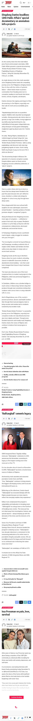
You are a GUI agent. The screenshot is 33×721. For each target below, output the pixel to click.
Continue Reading (16, 697)
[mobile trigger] (3, 3)
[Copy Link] (12, 29)
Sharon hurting (8, 363)
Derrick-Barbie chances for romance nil (16, 380)
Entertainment (7, 10)
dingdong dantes (16, 394)
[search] (20, 2)
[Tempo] (8, 3)
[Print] (14, 29)
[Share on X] (9, 29)
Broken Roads (6, 394)
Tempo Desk (9, 33)
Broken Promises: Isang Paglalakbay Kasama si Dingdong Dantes (16, 391)
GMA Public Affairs (7, 397)
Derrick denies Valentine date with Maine (16, 371)
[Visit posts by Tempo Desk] (4, 35)
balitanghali (12, 595)
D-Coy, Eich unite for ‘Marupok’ (13, 579)
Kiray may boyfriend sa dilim (12, 587)
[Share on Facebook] (6, 29)
